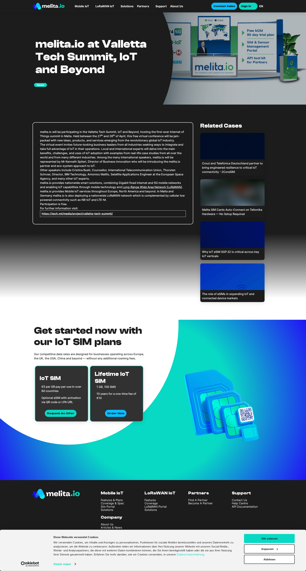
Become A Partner (200, 503)
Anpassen (267, 548)
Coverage (151, 503)
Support (161, 6)
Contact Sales (224, 6)
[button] (266, 6)
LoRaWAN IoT (159, 493)
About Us (176, 6)
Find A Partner (198, 500)
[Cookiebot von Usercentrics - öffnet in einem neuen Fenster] (30, 564)
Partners (198, 493)
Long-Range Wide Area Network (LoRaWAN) (152, 187)
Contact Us (239, 500)
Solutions (127, 6)
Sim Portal (108, 506)
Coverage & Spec (112, 503)
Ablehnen (269, 559)
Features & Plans (112, 500)
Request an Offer (60, 413)
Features (150, 500)
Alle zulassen (269, 538)
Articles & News (111, 527)
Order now (115, 413)
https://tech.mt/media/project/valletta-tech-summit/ (77, 213)
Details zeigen (62, 564)
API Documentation (245, 506)
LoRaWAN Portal (155, 506)
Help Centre (240, 503)
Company (111, 517)
